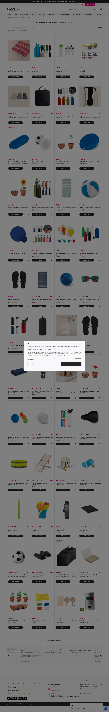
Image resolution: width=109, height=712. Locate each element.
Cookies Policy (78, 358)
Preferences (51, 364)
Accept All (71, 364)
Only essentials (34, 364)
